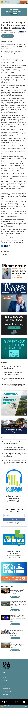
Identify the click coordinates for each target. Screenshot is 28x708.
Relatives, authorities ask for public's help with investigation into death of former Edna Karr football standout (15, 455)
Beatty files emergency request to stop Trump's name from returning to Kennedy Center (15, 385)
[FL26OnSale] (14, 297)
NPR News (4, 362)
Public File (5, 683)
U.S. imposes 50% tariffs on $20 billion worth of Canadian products (15, 367)
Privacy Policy (5, 680)
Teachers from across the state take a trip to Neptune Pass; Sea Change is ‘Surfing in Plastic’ (17, 644)
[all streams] (26, 706)
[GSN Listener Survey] (14, 325)
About (4, 674)
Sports (3, 437)
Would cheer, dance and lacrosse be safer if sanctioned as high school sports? (14, 442)
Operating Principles (7, 691)
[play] (2, 706)
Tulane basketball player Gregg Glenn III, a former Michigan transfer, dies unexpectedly (14, 448)
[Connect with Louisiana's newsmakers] (14, 539)
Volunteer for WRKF (7, 688)
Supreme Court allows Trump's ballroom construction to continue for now (13, 373)
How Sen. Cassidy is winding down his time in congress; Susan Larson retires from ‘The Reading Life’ (18, 590)
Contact (4, 677)
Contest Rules (5, 694)
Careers (4, 685)
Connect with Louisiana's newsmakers (14, 552)
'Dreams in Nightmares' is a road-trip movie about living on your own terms (14, 379)
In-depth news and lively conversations (14, 497)
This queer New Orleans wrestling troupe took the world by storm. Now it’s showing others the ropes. (15, 462)
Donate (24, 2)
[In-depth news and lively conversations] (14, 480)
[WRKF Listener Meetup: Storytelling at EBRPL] (14, 271)
